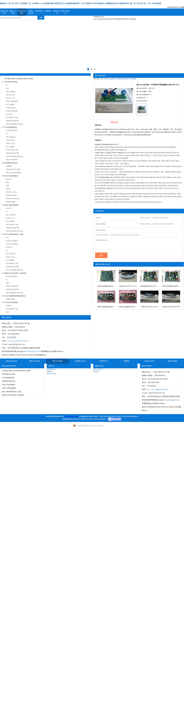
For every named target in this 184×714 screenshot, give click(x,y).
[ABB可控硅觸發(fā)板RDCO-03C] (128, 296)
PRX (7, 312)
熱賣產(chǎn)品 (31, 12)
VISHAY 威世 (10, 140)
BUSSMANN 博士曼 (12, 198)
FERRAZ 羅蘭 (10, 202)
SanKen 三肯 (10, 98)
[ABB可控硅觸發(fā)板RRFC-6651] (106, 296)
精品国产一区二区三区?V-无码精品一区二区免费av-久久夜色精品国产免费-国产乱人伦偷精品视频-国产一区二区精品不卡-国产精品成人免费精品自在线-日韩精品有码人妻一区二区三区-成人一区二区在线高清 (80, 3)
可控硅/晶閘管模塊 (10, 127)
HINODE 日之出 (11, 192)
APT (7, 237)
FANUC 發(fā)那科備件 (13, 173)
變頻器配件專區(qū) (11, 163)
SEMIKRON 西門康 (12, 121)
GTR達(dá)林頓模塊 (11, 302)
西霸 (7, 186)
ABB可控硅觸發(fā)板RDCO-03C (128, 307)
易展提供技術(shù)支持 (70, 419)
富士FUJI (9, 179)
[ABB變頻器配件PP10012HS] (149, 275)
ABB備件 (9, 166)
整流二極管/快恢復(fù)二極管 (14, 234)
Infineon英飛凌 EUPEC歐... (15, 124)
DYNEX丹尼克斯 (11, 276)
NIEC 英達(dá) (11, 91)
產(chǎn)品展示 (22, 12)
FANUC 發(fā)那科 (12, 101)
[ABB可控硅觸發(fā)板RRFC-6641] (171, 275)
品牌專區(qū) (39, 11)
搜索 (40, 17)
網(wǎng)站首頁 (4, 12)
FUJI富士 (9, 208)
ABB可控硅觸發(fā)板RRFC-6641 (171, 286)
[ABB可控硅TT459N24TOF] (171, 296)
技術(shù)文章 (57, 12)
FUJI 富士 (9, 114)
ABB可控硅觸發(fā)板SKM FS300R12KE (106, 286)
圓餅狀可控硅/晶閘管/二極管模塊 (15, 273)
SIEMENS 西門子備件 (13, 169)
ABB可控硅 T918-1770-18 (128, 286)
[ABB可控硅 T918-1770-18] (128, 275)
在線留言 (96, 371)
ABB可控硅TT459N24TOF (171, 307)
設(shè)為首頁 (172, 7)
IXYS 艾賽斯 (10, 104)
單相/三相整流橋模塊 (11, 205)
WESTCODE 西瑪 (12, 286)
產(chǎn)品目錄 (109, 79)
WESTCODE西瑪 (12, 160)
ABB (7, 88)
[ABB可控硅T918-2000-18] (149, 296)
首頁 (101, 79)
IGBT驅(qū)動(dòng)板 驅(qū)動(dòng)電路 (18, 78)
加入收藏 (181, 7)
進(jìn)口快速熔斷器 (11, 176)
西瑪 (7, 182)
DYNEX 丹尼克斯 (12, 111)
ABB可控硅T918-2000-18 (149, 307)
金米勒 (8, 189)
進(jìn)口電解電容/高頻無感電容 (14, 296)
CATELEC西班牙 (11, 130)
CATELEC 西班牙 (12, 241)
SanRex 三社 (10, 143)
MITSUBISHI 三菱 (12, 117)
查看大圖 (114, 122)
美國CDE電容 (10, 299)
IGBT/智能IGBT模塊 (11, 82)
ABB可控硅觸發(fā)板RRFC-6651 (106, 307)
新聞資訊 (48, 11)
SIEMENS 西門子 (12, 195)
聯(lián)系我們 (66, 12)
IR (6, 85)
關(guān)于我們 (13, 12)
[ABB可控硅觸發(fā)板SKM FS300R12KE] (106, 275)
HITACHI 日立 (10, 95)
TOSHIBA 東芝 (11, 108)
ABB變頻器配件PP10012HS (149, 286)
